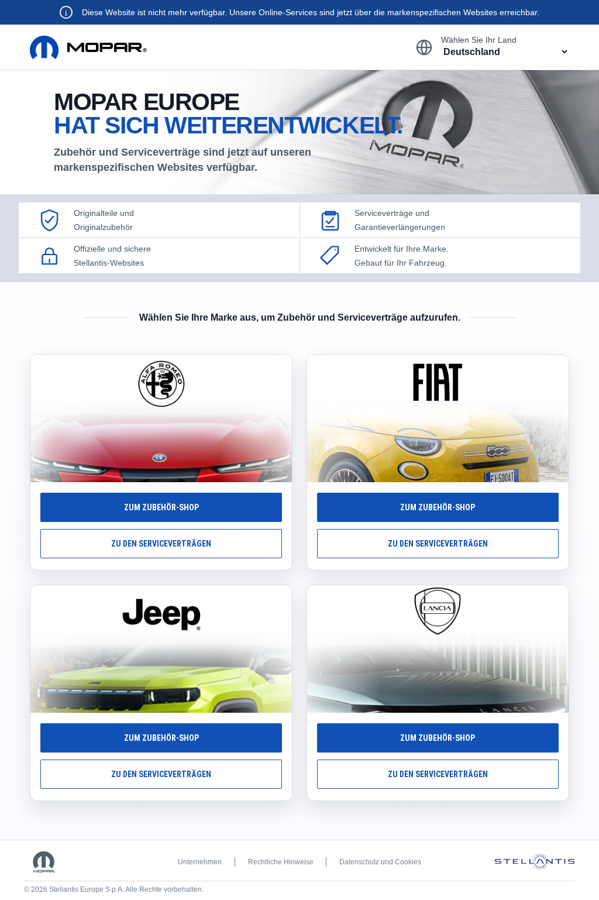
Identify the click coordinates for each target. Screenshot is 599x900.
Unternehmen (200, 862)
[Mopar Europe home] (88, 47)
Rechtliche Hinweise (281, 862)
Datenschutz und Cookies (380, 862)
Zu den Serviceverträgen (161, 543)
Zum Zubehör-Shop (161, 507)
